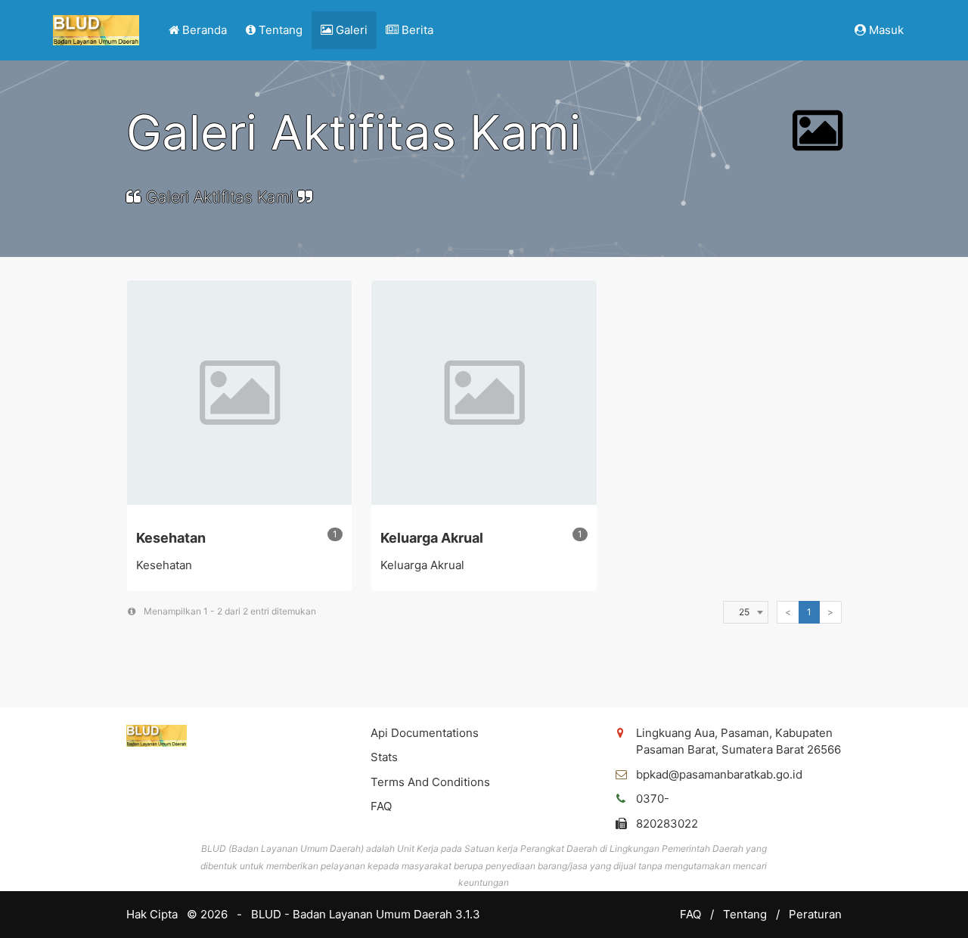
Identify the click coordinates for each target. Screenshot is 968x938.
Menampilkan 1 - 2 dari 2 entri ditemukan (226, 611)
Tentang (746, 914)
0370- (652, 798)
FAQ (381, 806)
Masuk (885, 30)
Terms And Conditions (430, 782)
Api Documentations (425, 733)
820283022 (667, 823)
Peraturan (815, 914)
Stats (384, 757)
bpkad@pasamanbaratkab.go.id (719, 774)
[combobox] (744, 612)
